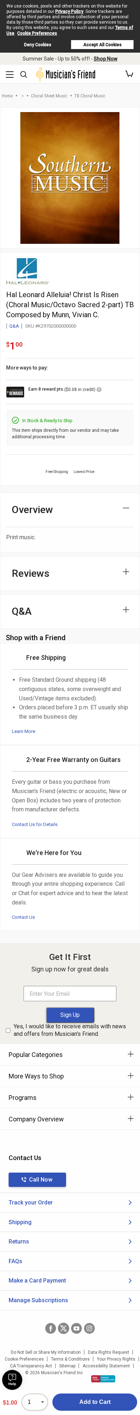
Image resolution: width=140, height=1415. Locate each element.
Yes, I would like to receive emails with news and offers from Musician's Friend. (70, 1030)
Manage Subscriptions (38, 1300)
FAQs (15, 1261)
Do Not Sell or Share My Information (46, 1352)
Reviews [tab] (31, 573)
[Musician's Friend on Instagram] (89, 1328)
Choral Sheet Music (49, 95)
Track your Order (31, 1202)
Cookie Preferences (37, 33)
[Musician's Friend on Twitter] (63, 1328)
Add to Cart (95, 1402)
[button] (129, 74)
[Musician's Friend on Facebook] (50, 1328)
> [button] (23, 95)
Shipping (20, 1222)
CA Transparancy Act (31, 1365)
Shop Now (105, 59)
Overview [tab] (32, 510)
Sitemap (67, 1365)
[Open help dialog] (12, 1380)
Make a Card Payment (37, 1280)
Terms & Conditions (70, 1359)
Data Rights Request (108, 1352)
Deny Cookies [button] (37, 44)
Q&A (14, 326)
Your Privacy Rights (116, 1359)
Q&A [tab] (22, 611)
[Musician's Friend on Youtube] (76, 1328)
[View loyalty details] (99, 390)
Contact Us (23, 917)
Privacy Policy (69, 11)
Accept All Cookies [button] (102, 44)
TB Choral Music (89, 95)
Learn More (23, 731)
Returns (19, 1241)
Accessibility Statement (106, 1365)
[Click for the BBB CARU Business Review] (103, 1378)
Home (7, 95)
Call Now (40, 1179)
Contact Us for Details (34, 824)
